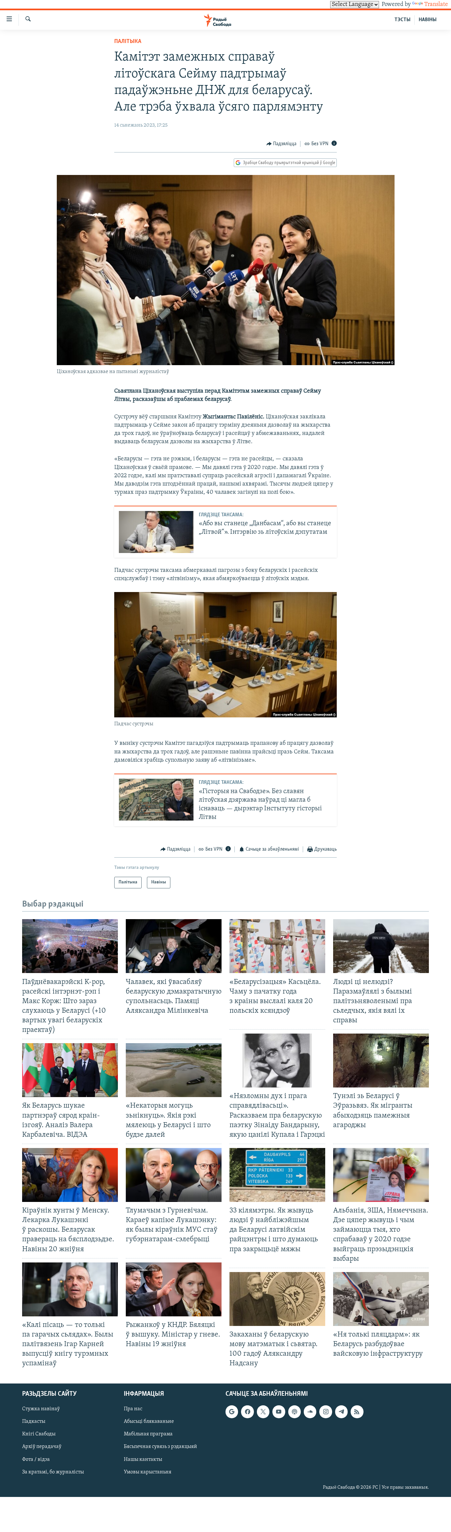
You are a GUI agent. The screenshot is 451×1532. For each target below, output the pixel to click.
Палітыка (127, 42)
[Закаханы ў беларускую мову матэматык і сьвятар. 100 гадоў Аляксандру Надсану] (277, 1299)
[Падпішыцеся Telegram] (341, 1412)
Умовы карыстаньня (147, 1472)
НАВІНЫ (427, 19)
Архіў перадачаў (41, 1447)
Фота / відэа (36, 1459)
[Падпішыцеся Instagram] (325, 1412)
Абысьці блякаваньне (149, 1422)
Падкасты (33, 1422)
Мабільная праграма (148, 1434)
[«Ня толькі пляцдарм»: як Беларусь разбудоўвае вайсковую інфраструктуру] (381, 1299)
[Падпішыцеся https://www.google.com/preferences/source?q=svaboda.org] (232, 1412)
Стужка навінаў (41, 1409)
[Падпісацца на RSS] (357, 1412)
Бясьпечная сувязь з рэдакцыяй (160, 1447)
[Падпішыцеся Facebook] (247, 1412)
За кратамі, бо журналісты (53, 1472)
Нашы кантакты (143, 1459)
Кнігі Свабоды (38, 1434)
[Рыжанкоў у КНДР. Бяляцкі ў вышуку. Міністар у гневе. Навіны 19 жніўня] (174, 1289)
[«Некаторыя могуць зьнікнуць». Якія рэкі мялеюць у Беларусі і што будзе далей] (174, 1070)
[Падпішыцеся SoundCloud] (310, 1412)
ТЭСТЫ (402, 19)
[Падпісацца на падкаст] (294, 1412)
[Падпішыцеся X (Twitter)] (263, 1412)
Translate (436, 5)
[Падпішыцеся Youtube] (278, 1412)
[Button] (281, 144)
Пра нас (133, 1409)
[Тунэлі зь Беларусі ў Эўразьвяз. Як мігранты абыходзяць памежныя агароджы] (381, 1060)
